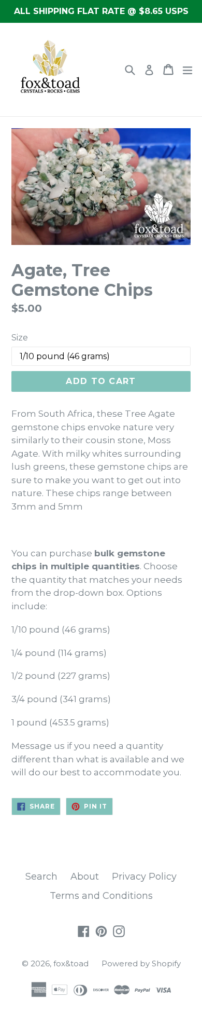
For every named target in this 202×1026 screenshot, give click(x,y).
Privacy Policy (144, 876)
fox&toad (71, 963)
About (84, 876)
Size (19, 338)
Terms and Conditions (101, 895)
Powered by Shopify (141, 963)
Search (41, 876)
